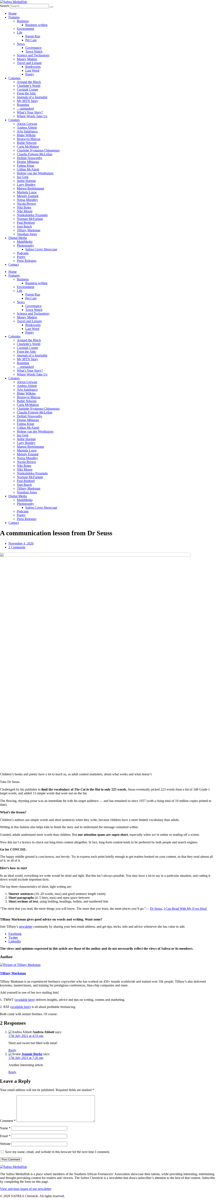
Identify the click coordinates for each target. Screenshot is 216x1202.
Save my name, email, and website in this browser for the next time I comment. (57, 1152)
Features (14, 17)
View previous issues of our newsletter (25, 1189)
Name (5, 1128)
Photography (25, 245)
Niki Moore (24, 211)
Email (5, 1136)
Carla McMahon (28, 146)
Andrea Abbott (27, 127)
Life (19, 32)
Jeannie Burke (32, 1054)
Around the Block (29, 82)
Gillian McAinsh (28, 169)
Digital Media (17, 238)
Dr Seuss (156, 908)
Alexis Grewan (27, 124)
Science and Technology (33, 55)
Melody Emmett (27, 196)
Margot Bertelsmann (30, 188)
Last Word (32, 70)
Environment (25, 28)
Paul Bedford (26, 222)
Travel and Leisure (29, 63)
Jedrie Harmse (26, 181)
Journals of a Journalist (32, 97)
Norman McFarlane (30, 219)
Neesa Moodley (27, 200)
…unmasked (25, 108)
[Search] (51, 7)
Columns (14, 78)
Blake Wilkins (26, 135)
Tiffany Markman (28, 230)
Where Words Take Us (32, 116)
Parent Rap (32, 36)
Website (5, 1144)
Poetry (29, 74)
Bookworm (32, 66)
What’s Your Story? (30, 112)
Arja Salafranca (27, 131)
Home (12, 13)
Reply (12, 1050)
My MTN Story (27, 101)
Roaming (23, 105)
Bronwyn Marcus (28, 139)
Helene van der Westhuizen (35, 173)
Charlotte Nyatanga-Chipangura (38, 150)
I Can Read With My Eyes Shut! (185, 908)
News (21, 44)
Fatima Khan (25, 165)
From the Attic (26, 93)
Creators (14, 120)
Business (23, 21)
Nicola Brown (26, 203)
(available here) (25, 999)
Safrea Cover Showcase (41, 249)
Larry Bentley (26, 184)
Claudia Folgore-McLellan (34, 154)
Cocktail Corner (27, 89)
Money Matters (27, 59)
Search (4, 6)
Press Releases (26, 260)
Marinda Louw (27, 192)
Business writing (36, 25)
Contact (13, 264)
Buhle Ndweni (26, 143)
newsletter (25, 926)
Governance (33, 47)
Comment (8, 1121)
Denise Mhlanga (28, 162)
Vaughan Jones (27, 234)
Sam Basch (24, 226)
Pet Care (31, 40)
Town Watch (33, 51)
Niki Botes (24, 207)
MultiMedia (24, 241)
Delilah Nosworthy (29, 158)
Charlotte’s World (28, 85)
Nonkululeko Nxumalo (32, 215)
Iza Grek (22, 177)
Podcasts (22, 253)
